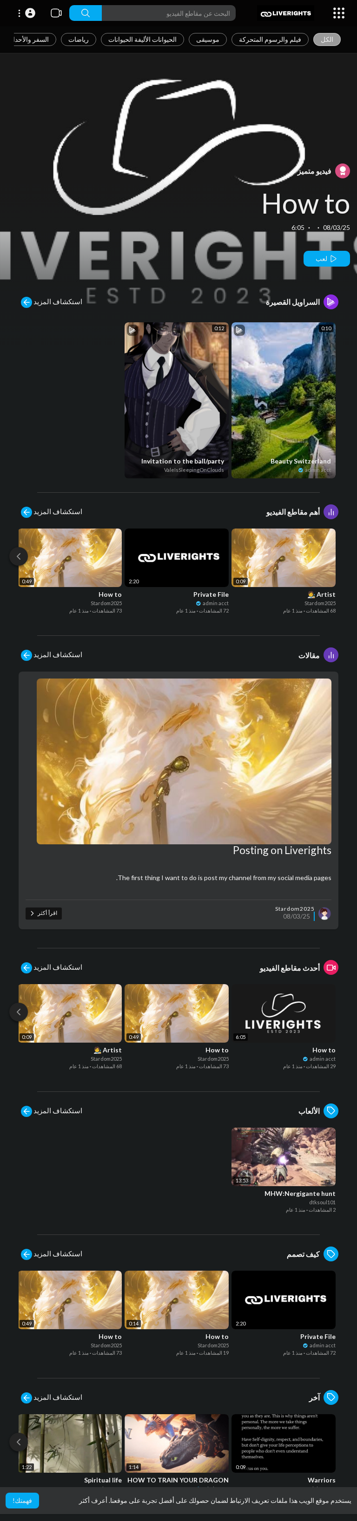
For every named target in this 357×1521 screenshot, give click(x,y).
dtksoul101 (322, 1202)
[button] (25, 13)
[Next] (18, 556)
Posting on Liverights (282, 849)
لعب (322, 258)
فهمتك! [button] (22, 1500)
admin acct (317, 470)
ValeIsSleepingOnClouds (194, 470)
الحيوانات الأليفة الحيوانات (142, 39)
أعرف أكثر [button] (93, 1500)
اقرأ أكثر (46, 912)
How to (305, 203)
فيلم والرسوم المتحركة (270, 39)
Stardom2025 (106, 603)
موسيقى (207, 39)
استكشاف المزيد (57, 301)
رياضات (78, 39)
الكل (327, 39)
